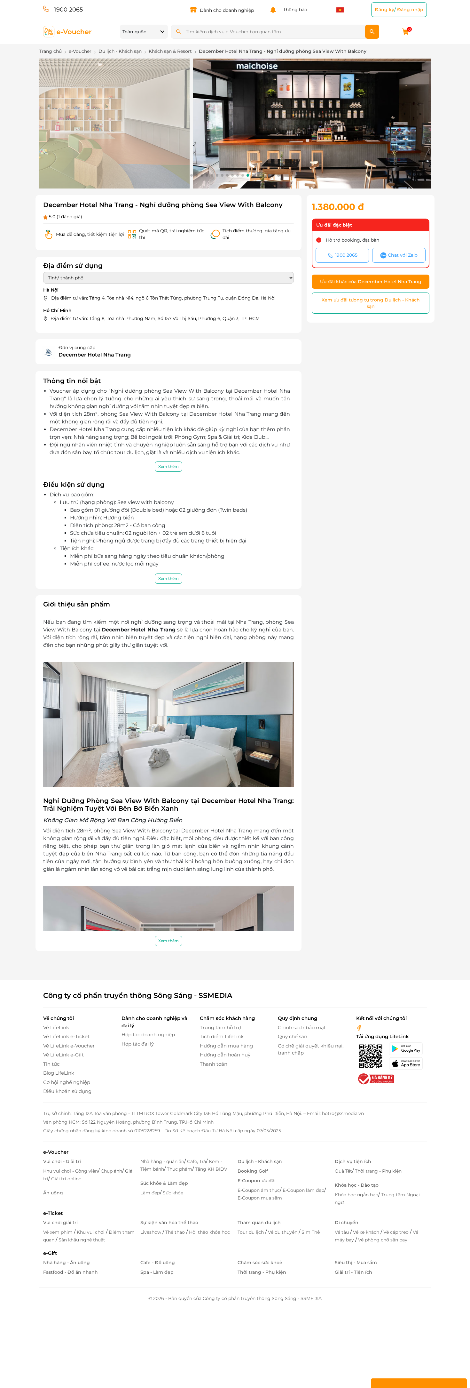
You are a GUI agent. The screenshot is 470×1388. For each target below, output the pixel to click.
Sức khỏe (173, 1193)
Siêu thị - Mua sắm (356, 1262)
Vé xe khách (366, 1232)
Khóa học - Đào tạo (357, 1185)
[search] (372, 32)
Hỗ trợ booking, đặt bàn (352, 240)
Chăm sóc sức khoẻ (260, 1262)
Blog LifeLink (58, 1073)
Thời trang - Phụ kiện (378, 1171)
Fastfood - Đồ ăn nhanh (70, 1272)
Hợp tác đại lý (137, 1044)
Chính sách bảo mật (302, 1027)
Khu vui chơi (91, 1232)
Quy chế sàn (292, 1036)
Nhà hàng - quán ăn (162, 1161)
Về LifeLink (56, 1027)
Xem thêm (168, 466)
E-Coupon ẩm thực (259, 1190)
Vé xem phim (58, 1232)
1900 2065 (68, 9)
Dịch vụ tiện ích (353, 1161)
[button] (191, 175)
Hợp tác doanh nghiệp (148, 1034)
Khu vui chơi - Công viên (70, 1171)
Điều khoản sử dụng (67, 1091)
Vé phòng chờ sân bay (382, 1240)
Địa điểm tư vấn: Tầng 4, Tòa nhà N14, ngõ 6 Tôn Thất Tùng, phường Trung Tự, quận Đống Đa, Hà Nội (163, 298)
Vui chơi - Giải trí (62, 1161)
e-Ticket (53, 1213)
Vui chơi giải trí (60, 1222)
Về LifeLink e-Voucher (69, 1046)
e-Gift (50, 1253)
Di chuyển (346, 1222)
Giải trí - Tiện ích (353, 1272)
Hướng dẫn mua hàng (226, 1046)
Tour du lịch (251, 1232)
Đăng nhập (410, 9)
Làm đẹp (150, 1193)
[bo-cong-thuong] (375, 1078)
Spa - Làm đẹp (157, 1272)
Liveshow (151, 1232)
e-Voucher (55, 1152)
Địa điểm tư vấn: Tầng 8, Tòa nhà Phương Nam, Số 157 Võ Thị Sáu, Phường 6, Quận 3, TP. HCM (155, 318)
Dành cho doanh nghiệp (227, 10)
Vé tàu (342, 1232)
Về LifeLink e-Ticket (66, 1036)
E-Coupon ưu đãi (257, 1180)
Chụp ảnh (111, 1171)
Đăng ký (384, 9)
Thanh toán (213, 1064)
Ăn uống (53, 1193)
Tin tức (51, 1064)
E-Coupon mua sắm (260, 1198)
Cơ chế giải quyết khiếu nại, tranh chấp (310, 1049)
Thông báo (294, 9)
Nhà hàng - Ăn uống (66, 1262)
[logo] (67, 31)
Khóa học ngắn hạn (356, 1195)
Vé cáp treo (396, 1232)
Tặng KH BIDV (211, 1169)
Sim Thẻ (311, 1232)
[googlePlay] (408, 1048)
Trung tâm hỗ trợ (220, 1027)
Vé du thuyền (283, 1232)
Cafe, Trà (196, 1161)
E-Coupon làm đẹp (303, 1190)
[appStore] (408, 1063)
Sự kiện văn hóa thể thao (169, 1222)
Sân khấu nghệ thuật (82, 1240)
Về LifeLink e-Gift (63, 1055)
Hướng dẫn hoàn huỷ (225, 1055)
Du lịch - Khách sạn (260, 1161)
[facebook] (359, 1027)
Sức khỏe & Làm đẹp (164, 1183)
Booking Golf (253, 1171)
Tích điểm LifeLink (222, 1036)
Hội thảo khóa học (209, 1232)
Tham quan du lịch (259, 1222)
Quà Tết (343, 1171)
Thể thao (175, 1232)
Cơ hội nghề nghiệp (66, 1082)
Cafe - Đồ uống (157, 1262)
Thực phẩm (179, 1169)
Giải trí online (66, 1179)
